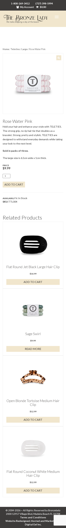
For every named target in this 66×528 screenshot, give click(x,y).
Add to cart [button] (33, 281)
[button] (58, 57)
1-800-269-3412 (20, 3)
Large (24, 49)
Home (6, 49)
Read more (33, 348)
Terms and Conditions (33, 517)
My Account (27, 6)
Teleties (15, 49)
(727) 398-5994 (44, 3)
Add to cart (13, 184)
